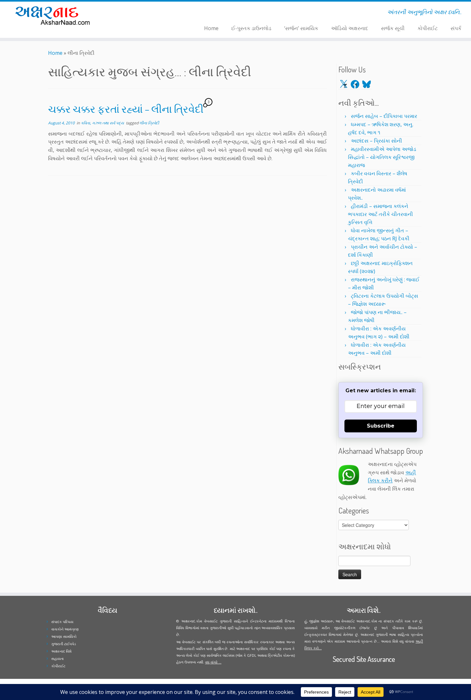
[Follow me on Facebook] (133, 13)
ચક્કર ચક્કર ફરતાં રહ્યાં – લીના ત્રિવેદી (125, 108)
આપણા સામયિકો (64, 636)
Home (211, 28)
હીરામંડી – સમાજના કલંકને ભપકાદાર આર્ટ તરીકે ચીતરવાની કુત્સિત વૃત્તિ (380, 214)
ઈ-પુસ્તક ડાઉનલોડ (251, 28)
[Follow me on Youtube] (142, 13)
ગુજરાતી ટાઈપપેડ (63, 643)
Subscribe (380, 426)
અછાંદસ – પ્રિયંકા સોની (376, 140)
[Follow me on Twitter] (129, 13)
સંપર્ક (455, 28)
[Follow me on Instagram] (138, 13)
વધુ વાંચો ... (213, 662)
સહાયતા (57, 658)
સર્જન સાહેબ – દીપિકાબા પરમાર (384, 116)
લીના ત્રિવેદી (149, 123)
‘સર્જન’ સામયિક (301, 28)
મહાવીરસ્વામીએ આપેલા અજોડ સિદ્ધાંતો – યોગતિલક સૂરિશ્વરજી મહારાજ (382, 157)
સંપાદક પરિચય (62, 621)
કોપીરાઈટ (427, 28)
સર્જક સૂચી (393, 28)
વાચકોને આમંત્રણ (65, 629)
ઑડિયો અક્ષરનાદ (349, 28)
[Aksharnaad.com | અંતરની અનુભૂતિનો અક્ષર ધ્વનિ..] (54, 15)
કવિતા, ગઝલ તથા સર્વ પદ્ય (103, 123)
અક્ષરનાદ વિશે (61, 651)
